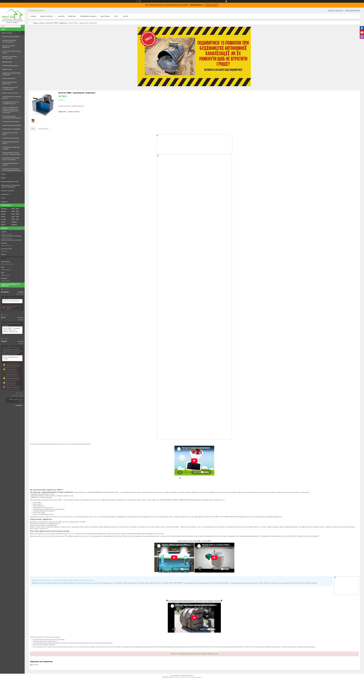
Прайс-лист (4, 202)
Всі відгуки (19, 405)
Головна (33, 16)
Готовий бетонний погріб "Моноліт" (10, 164)
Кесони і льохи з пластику (10, 93)
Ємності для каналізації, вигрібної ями (9, 83)
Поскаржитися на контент (179, 677)
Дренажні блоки (7, 62)
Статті (3, 198)
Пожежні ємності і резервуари (11, 129)
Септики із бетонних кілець (10, 121)
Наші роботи (5, 194)
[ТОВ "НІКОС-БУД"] (12, 13)
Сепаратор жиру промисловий (11, 125)
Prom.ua (191, 675)
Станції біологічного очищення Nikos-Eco (11, 97)
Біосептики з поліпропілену (10, 138)
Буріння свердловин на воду (9, 181)
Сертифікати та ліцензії (88, 16)
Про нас (3, 174)
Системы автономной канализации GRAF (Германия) (11, 117)
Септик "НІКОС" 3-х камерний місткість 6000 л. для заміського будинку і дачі (11, 329)
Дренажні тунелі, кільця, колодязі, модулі (9, 57)
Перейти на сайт (211, 5)
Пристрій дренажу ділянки (10, 65)
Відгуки (3, 178)
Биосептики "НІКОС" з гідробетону (9, 46)
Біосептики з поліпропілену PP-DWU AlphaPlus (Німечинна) (11, 169)
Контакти (61, 16)
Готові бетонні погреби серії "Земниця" (10, 148)
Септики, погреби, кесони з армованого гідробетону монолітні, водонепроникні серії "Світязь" (10, 109)
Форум (125, 16)
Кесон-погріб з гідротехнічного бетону (11, 52)
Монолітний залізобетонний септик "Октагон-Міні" (11, 158)
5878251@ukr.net (6, 269)
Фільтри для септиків (8, 78)
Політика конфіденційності (194, 677)
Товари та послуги (6, 33)
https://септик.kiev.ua (7, 264)
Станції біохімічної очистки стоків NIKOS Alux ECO (10, 102)
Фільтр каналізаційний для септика (10, 357)
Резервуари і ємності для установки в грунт (9, 88)
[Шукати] (23, 26)
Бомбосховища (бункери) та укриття (10, 142)
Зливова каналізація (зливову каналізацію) (11, 73)
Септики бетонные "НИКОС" (11, 36)
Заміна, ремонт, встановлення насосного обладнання (10, 186)
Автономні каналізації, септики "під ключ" (9, 41)
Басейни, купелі (7, 69)
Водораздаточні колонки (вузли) (10, 133)
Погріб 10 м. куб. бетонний (10, 301)
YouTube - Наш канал (7, 190)
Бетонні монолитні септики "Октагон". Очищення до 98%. (11, 153)
